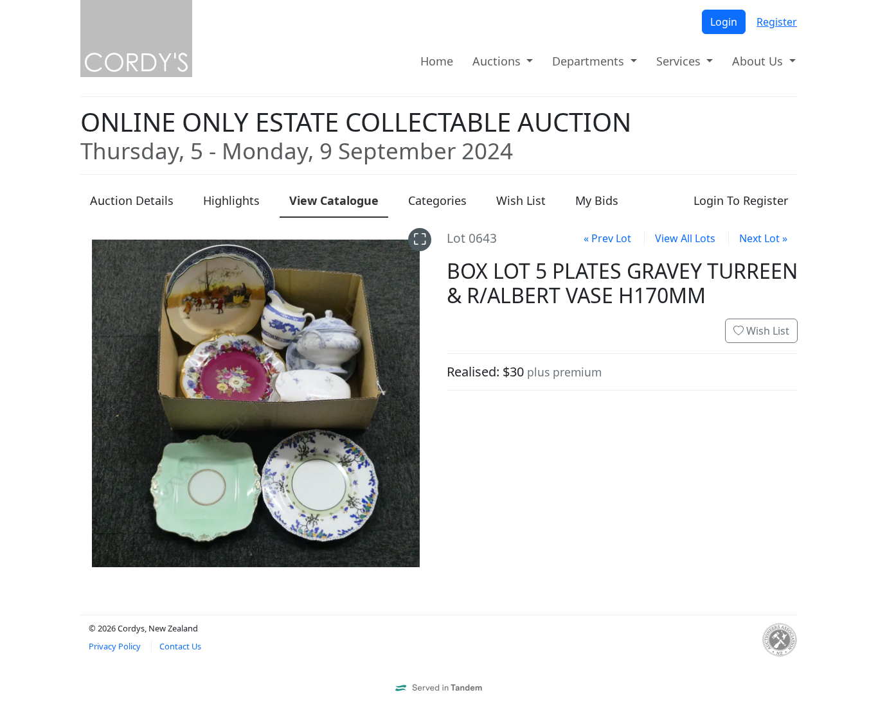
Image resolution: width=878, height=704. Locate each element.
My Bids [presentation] (596, 200)
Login (723, 22)
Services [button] (680, 61)
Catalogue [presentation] (334, 200)
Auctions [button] (498, 61)
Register (777, 22)
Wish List (766, 331)
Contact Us (180, 646)
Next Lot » (763, 238)
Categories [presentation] (437, 200)
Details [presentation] (132, 200)
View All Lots (685, 238)
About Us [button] (759, 61)
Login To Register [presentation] (741, 200)
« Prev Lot (607, 238)
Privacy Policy (115, 646)
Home (436, 61)
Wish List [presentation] (521, 200)
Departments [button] (589, 61)
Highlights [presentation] (231, 200)
